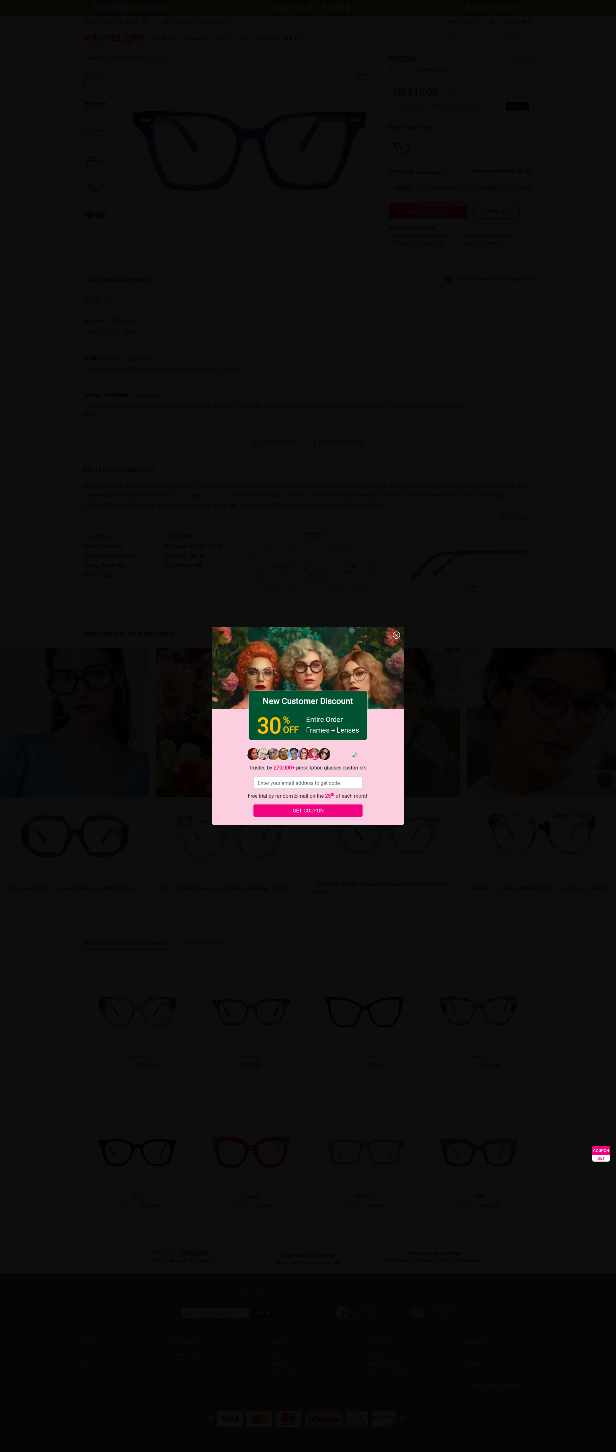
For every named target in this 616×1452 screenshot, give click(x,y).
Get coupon (308, 810)
